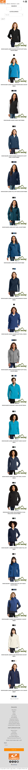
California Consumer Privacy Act (14, 738)
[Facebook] (10, 762)
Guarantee (14, 732)
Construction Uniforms (14, 720)
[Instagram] (15, 762)
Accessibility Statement (14, 736)
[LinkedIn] (18, 762)
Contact (14, 714)
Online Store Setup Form (14, 722)
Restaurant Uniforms (14, 719)
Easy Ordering (14, 717)
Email (5, 742)
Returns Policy (14, 730)
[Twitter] (13, 762)
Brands (8, 3)
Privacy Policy (14, 733)
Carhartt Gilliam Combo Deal (14, 725)
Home (1, 3)
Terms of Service (14, 735)
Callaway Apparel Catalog (14, 723)
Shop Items (14, 709)
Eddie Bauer (13, 3)
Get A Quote (14, 716)
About (14, 713)
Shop (5, 3)
